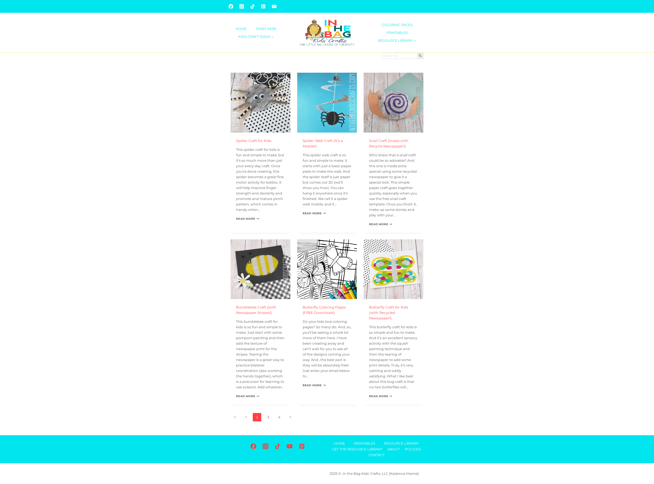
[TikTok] (252, 6)
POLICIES (413, 449)
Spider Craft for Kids (253, 141)
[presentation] (260, 103)
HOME (241, 29)
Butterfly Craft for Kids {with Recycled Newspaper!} (388, 312)
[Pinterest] (263, 6)
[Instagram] (241, 6)
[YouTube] (274, 6)
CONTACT (376, 455)
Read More (247, 218)
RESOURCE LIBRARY (401, 443)
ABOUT (393, 449)
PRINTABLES (397, 33)
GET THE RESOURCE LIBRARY (357, 449)
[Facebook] (231, 6)
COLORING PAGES (397, 25)
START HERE (266, 29)
